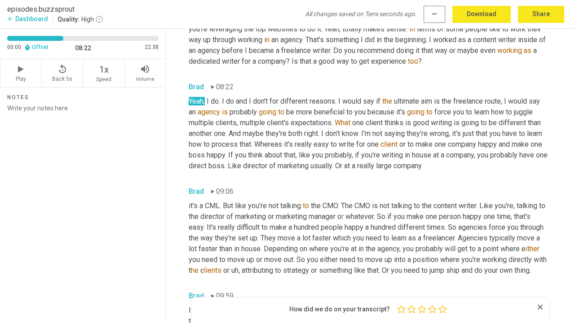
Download (481, 13)
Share (541, 13)
